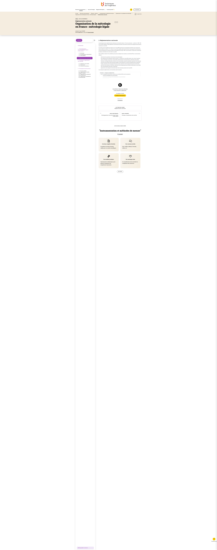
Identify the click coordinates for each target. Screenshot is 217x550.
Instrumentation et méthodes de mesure (107, 13)
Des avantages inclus (130, 159)
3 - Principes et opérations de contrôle (84, 61)
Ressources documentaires (80, 9)
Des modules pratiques (108, 159)
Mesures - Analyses (94, 13)
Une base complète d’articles (108, 144)
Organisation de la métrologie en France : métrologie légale (85, 14)
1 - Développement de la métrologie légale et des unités (83, 50)
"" (120, 130)
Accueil (76, 13)
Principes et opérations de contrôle (129, 114)
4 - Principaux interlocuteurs (84, 68)
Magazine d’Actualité (100, 9)
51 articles (120, 134)
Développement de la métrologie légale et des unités (109, 115)
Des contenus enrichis (130, 144)
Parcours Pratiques (91, 9)
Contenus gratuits (110, 9)
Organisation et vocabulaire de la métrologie (123, 13)
